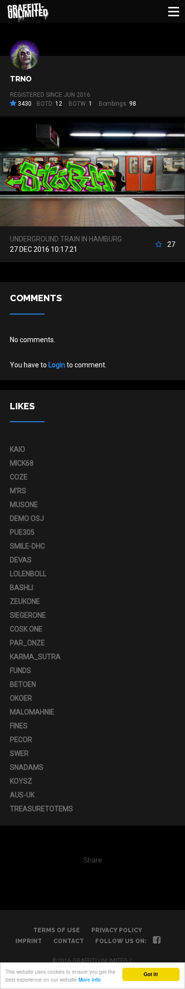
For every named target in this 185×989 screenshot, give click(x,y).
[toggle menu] (173, 11)
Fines (19, 726)
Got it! (151, 974)
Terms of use (56, 930)
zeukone (25, 601)
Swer (19, 753)
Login (56, 365)
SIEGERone (28, 615)
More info (89, 979)
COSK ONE (26, 629)
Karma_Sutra (35, 657)
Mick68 (22, 463)
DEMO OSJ (27, 518)
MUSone (24, 505)
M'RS (18, 491)
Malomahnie (32, 712)
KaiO (17, 449)
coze (19, 477)
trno (21, 79)
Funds (20, 670)
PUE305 (22, 532)
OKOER (21, 698)
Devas (21, 560)
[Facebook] (156, 941)
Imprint (28, 941)
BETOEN (23, 684)
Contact (68, 941)
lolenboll (28, 574)
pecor (21, 740)
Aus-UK (22, 795)
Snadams (26, 767)
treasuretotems (41, 809)
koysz (21, 781)
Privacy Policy (116, 930)
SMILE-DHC (27, 546)
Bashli (21, 588)
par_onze (27, 643)
